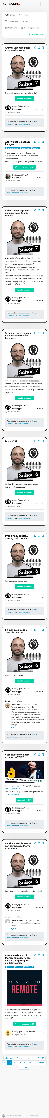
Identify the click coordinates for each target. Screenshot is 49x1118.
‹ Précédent (20, 1058)
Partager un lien (37, 34)
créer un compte (23, 124)
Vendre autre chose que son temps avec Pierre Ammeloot (18, 846)
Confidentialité (32, 1116)
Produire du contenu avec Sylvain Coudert (17, 537)
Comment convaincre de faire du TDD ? (17, 756)
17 (5, 1062)
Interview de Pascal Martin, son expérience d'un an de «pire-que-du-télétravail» (18, 959)
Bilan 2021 (11, 441)
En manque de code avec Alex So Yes (16, 631)
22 (30, 1062)
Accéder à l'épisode (24, 98)
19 (14, 1062)
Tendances (26, 15)
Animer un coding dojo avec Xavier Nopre (17, 49)
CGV (24, 1116)
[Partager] (39, 47)
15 (38, 1058)
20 (19, 1062)
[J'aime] (12, 728)
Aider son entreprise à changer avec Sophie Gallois (17, 213)
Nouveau (11, 15)
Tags (26, 21)
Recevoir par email (31, 28)
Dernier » (24, 1067)
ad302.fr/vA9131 (13, 794)
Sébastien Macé (17, 920)
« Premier (9, 1058)
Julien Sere (15, 704)
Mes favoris (12, 28)
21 (25, 1062)
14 (33, 1058)
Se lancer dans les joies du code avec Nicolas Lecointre (18, 336)
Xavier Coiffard (28, 1031)
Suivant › (41, 1062)
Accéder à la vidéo (24, 800)
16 (43, 1058)
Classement (13, 21)
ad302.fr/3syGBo (13, 788)
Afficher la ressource (23, 167)
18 (10, 1062)
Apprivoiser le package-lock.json (18, 143)
